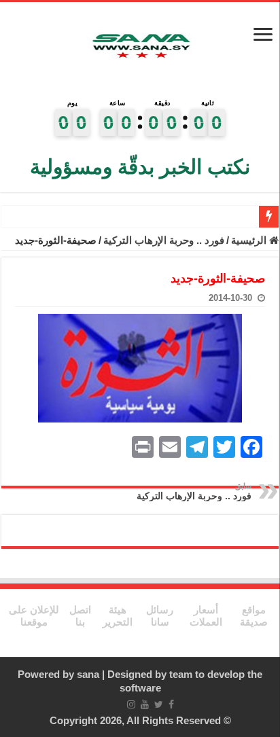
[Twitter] (158, 704)
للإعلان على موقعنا (34, 616)
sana (88, 674)
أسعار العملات (206, 616)
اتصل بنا (80, 616)
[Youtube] (144, 704)
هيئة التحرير (118, 616)
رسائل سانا (159, 616)
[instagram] (131, 704)
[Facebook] (171, 704)
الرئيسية (250, 240)
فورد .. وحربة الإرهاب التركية (163, 240)
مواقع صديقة (254, 616)
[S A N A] (140, 47)
